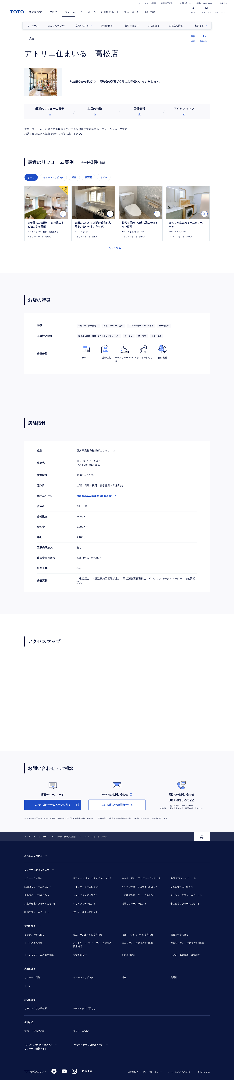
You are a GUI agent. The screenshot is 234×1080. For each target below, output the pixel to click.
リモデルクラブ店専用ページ (88, 1045)
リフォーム (68, 12)
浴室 (74, 177)
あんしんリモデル (33, 856)
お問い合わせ (185, 3)
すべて (31, 177)
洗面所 (88, 177)
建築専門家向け (168, 3)
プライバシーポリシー (152, 1072)
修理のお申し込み (204, 3)
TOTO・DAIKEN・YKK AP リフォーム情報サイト (38, 1047)
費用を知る (30, 926)
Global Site (222, 3)
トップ (27, 837)
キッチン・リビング (53, 177)
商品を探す (35, 12)
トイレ (103, 177)
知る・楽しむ (131, 12)
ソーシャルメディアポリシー (180, 1072)
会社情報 (150, 12)
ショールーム (88, 12)
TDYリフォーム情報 (147, 3)
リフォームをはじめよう (36, 870)
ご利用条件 (133, 1072)
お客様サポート (110, 12)
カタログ (52, 12)
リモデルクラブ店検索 (66, 837)
